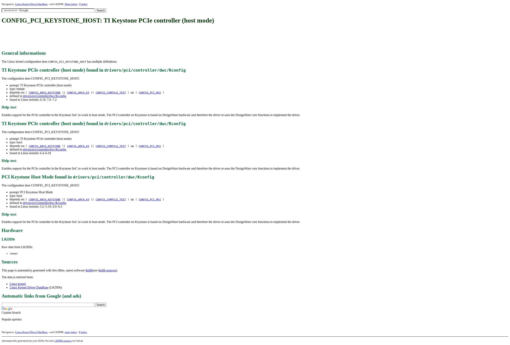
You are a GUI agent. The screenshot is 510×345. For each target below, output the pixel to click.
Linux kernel (18, 284)
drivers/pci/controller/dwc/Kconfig (44, 96)
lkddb (89, 270)
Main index (71, 4)
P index (83, 4)
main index (71, 332)
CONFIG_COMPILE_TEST (111, 92)
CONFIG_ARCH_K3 (78, 92)
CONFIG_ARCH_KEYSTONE (45, 92)
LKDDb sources (63, 340)
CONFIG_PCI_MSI (150, 92)
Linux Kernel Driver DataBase (31, 4)
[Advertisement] (74, 37)
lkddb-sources (107, 270)
